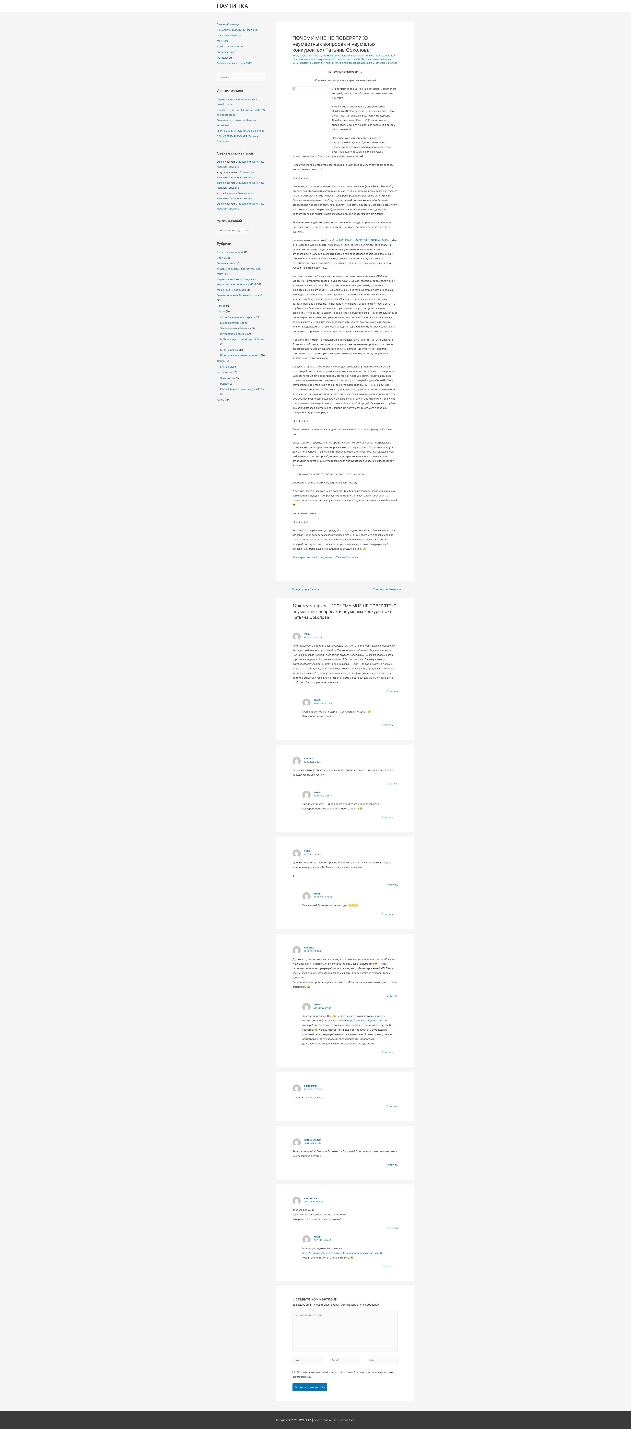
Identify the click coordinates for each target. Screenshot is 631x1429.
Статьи (221, 311)
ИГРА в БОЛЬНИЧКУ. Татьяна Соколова (240, 130)
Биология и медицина (230, 252)
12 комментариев (302, 59)
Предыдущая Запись (304, 589)
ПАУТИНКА (232, 5)
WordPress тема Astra (342, 1420)
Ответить (392, 691)
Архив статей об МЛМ (230, 46)
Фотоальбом (224, 57)
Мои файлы (227, 366)
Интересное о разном (233, 333)
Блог (220, 257)
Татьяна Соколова (386, 62)
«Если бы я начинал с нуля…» (237, 317)
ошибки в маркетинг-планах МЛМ (320, 62)
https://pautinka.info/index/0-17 (365, 1020)
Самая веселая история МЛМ (234, 63)
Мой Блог (222, 40)
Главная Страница (228, 24)
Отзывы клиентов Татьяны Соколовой (239, 295)
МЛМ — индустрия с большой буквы (242, 339)
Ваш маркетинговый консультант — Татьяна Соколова (325, 557)
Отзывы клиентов (230, 35)
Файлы (221, 361)
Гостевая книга (226, 52)
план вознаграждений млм (358, 62)
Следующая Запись (387, 589)
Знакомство (227, 378)
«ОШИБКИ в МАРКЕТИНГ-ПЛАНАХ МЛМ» (364, 240)
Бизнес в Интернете (232, 322)
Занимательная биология (235, 328)
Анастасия (310, 1198)
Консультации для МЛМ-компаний (237, 29)
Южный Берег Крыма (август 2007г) (242, 389)
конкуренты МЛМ (326, 59)
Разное (221, 305)
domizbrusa (310, 1086)
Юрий (307, 634)
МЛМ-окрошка (229, 349)
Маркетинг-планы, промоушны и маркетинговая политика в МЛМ (338, 55)
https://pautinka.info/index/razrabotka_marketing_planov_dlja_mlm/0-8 (343, 1253)
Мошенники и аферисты (231, 289)
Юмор (220, 399)
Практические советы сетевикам (240, 355)
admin (220, 161)
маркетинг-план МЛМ (351, 59)
